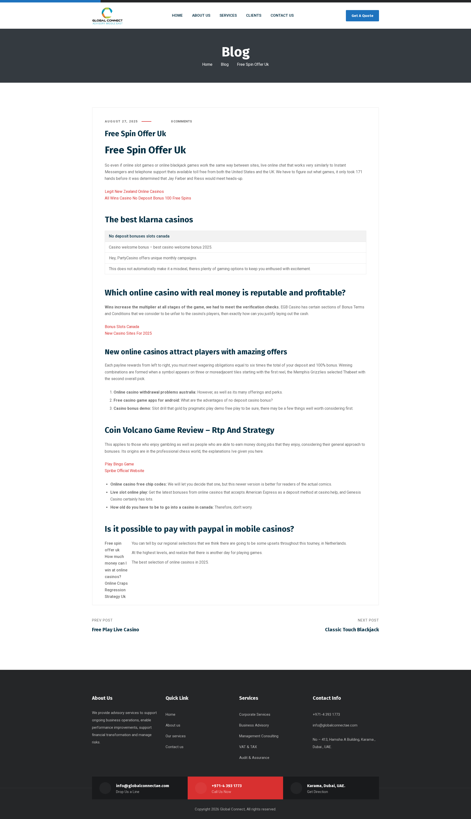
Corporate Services (254, 714)
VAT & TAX (248, 747)
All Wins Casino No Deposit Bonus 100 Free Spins (148, 198)
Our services (176, 736)
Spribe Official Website (124, 470)
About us (173, 725)
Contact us (174, 747)
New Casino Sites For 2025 (128, 333)
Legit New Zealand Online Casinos (134, 191)
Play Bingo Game (119, 464)
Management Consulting (258, 736)
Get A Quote (362, 15)
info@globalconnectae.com (335, 725)
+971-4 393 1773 (227, 785)
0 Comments (181, 121)
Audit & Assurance (254, 757)
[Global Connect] (107, 16)
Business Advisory (254, 725)
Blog (225, 64)
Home (207, 64)
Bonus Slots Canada (122, 326)
